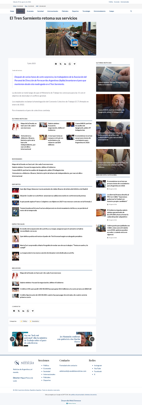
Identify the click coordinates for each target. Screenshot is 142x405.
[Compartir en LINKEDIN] (65, 64)
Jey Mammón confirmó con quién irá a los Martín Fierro (68, 339)
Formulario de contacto (68, 365)
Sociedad (40, 11)
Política (111, 2)
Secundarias (35, 321)
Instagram (98, 365)
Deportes (75, 11)
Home (12, 11)
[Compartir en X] (60, 64)
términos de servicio (91, 394)
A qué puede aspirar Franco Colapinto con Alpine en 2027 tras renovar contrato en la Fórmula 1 (56, 202)
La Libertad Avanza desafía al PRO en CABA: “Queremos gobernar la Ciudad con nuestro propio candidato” (118, 198)
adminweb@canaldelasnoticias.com (73, 371)
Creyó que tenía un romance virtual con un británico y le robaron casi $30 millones (55, 140)
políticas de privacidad (77, 394)
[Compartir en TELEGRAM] (74, 64)
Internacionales (125, 2)
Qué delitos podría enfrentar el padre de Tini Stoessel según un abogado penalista (51, 236)
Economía (116, 2)
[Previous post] (12, 339)
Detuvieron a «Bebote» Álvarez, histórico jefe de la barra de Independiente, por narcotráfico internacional (110, 136)
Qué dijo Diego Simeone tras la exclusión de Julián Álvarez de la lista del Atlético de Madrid (54, 189)
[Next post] (92, 339)
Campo (111, 11)
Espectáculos (18, 224)
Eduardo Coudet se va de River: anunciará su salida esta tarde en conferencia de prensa (53, 196)
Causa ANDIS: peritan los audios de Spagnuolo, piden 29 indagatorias (83, 126)
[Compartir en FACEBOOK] (56, 64)
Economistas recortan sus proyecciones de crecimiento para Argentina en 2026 (83, 139)
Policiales (65, 11)
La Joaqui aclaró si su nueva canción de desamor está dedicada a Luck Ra (47, 253)
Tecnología (86, 11)
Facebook (98, 371)
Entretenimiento (99, 11)
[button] (131, 11)
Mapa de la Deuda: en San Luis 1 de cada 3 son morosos (29, 125)
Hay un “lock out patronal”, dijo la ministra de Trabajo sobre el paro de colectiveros (35, 339)
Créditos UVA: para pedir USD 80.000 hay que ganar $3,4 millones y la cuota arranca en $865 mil (55, 289)
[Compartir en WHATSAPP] (70, 64)
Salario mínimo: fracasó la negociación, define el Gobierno (56, 126)
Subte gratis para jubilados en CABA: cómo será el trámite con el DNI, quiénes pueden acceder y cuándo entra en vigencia (118, 230)
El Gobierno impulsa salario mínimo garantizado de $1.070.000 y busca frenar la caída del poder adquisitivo (117, 213)
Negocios (16, 268)
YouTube (97, 368)
